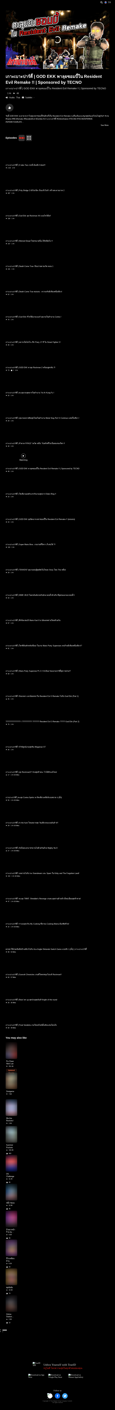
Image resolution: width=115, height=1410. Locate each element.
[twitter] (65, 1396)
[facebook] (57, 1396)
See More (105, 125)
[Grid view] (29, 138)
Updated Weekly (11, 1071)
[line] (50, 1396)
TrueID (7, 2)
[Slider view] (22, 138)
